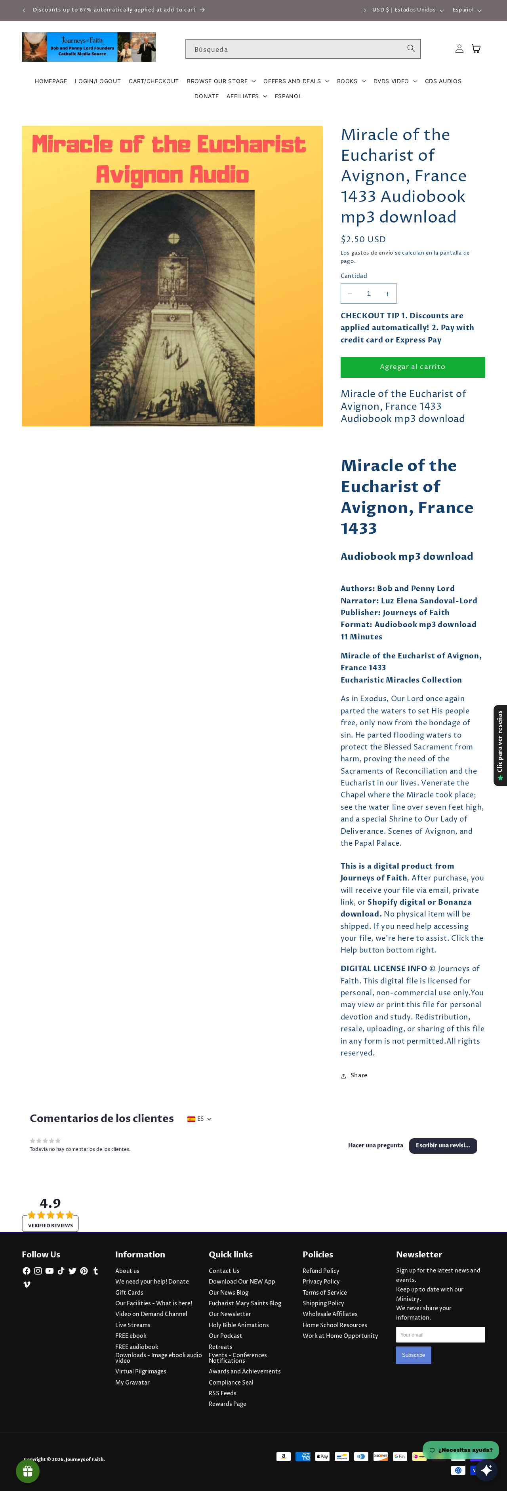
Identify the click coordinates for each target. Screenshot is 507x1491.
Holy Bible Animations (239, 1325)
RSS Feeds (222, 1393)
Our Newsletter (230, 1314)
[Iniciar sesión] (459, 49)
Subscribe (413, 1355)
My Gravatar (132, 1383)
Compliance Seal (231, 1383)
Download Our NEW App (242, 1282)
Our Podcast (225, 1336)
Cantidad (354, 277)
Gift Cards (129, 1293)
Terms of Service (325, 1293)
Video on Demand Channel (151, 1314)
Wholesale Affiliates (330, 1314)
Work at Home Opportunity (340, 1336)
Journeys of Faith (84, 1459)
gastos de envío (372, 253)
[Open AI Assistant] (486, 1470)
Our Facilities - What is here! (153, 1304)
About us (127, 1271)
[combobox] (303, 49)
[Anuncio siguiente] (365, 10)
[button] (221, 81)
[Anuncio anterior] (24, 10)
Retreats (221, 1347)
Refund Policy (321, 1271)
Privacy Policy (321, 1282)
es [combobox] (200, 1119)
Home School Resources (335, 1325)
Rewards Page (227, 1404)
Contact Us (224, 1271)
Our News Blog (228, 1293)
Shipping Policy (323, 1304)
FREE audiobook (136, 1347)
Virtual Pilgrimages (140, 1372)
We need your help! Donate (152, 1282)
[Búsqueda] (411, 48)
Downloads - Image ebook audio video (158, 1358)
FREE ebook (131, 1336)
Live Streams (133, 1325)
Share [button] (359, 1075)
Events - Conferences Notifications (238, 1358)
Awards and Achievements (245, 1372)
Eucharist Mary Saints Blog (245, 1304)
